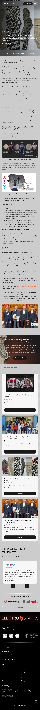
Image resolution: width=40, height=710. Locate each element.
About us (4, 678)
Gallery (23, 672)
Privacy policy (24, 681)
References (24, 675)
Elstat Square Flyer (7, 654)
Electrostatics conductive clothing (26, 286)
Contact (23, 678)
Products (4, 672)
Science (4, 675)
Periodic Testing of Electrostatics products (13, 660)
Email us (9, 628)
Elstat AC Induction (7, 651)
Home (3, 669)
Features (23, 669)
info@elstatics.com (12, 629)
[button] (27, 586)
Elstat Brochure (6, 657)
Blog (3, 681)
